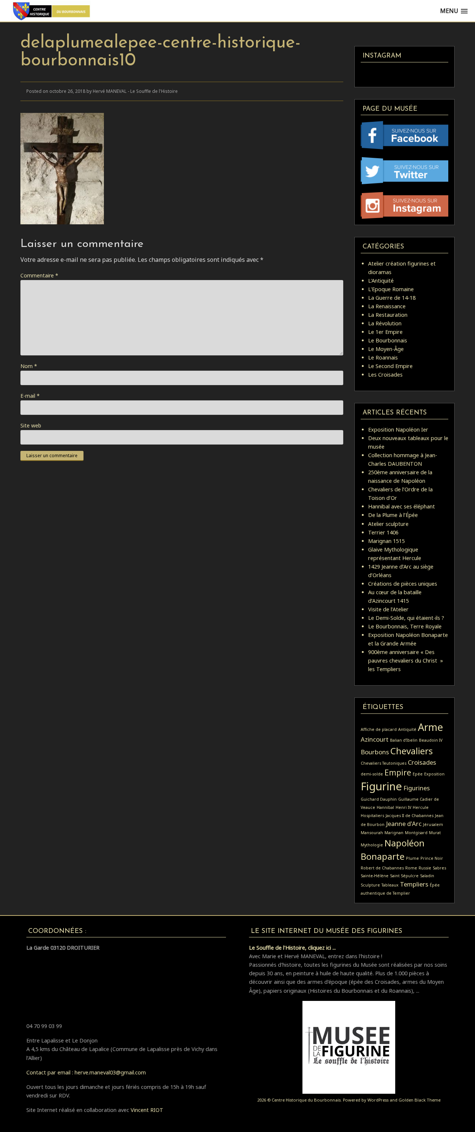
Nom (28, 366)
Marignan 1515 (386, 540)
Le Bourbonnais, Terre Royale (405, 626)
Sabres (439, 868)
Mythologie (372, 845)
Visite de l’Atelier (388, 609)
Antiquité (407, 729)
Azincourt (375, 739)
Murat (435, 832)
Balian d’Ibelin (403, 740)
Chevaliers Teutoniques (383, 763)
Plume (412, 858)
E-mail (30, 395)
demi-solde (372, 774)
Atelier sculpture (388, 523)
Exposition (434, 774)
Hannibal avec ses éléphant (401, 506)
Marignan (393, 832)
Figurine (381, 786)
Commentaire (39, 275)
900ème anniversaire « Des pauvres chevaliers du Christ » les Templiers (405, 660)
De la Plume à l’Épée (393, 514)
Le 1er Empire (385, 331)
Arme (430, 727)
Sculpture (370, 885)
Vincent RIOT (147, 1109)
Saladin (427, 875)
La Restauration (387, 314)
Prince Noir (431, 858)
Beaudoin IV (430, 740)
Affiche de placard (379, 729)
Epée (418, 774)
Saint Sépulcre (404, 875)
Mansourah (372, 832)
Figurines (416, 788)
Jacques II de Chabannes (409, 815)
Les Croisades (385, 374)
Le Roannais (383, 357)
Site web (30, 425)
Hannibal (385, 807)
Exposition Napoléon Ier (398, 429)
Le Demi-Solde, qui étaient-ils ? (406, 617)
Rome (411, 868)
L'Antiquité (381, 280)
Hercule (421, 807)
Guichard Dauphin (379, 799)
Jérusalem (433, 824)
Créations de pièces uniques (402, 583)
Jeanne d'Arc (404, 823)
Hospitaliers (372, 815)
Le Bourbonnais (387, 340)
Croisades (422, 762)
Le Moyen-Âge (386, 348)
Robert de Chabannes (382, 868)
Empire (397, 772)
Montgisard (416, 832)
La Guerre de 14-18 (392, 297)
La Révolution (385, 323)
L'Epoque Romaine (391, 289)
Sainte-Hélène (375, 875)
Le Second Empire (390, 366)
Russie (425, 868)
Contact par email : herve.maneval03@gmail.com (86, 1072)
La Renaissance (387, 306)
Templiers (414, 884)
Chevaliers (411, 751)
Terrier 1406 (383, 532)
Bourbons (375, 752)
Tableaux (390, 885)
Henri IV (403, 807)
